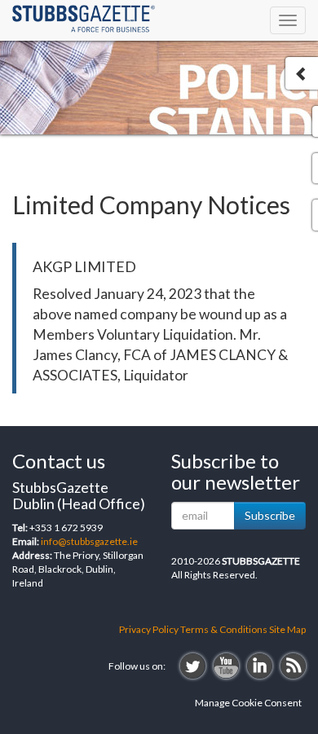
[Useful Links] (301, 73)
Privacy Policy (149, 629)
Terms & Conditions (223, 629)
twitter (192, 666)
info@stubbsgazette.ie (89, 541)
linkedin (259, 666)
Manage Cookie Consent (248, 703)
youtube (226, 666)
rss (293, 666)
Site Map (287, 629)
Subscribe (270, 515)
